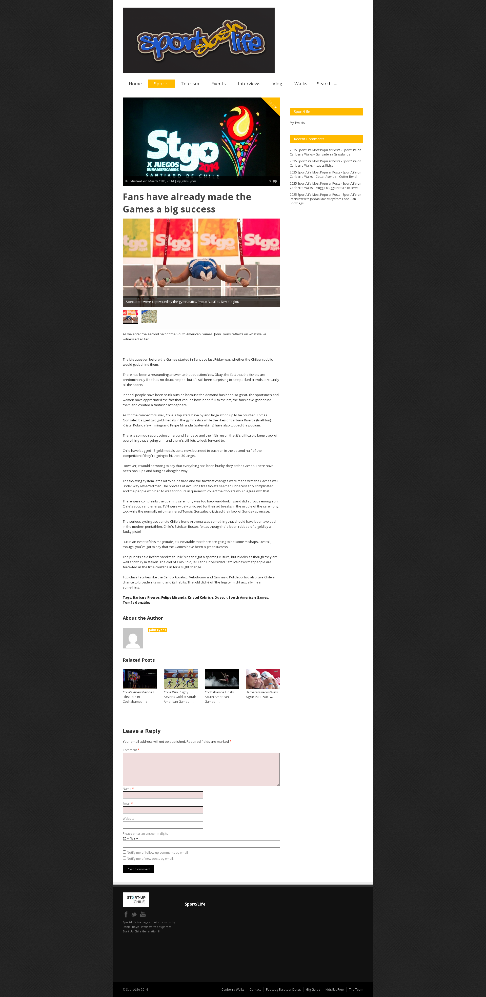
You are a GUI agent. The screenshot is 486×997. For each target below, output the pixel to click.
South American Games (248, 597)
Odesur (220, 597)
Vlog (277, 84)
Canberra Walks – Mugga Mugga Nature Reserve (324, 188)
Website (128, 818)
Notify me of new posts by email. (150, 858)
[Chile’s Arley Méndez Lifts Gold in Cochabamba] (140, 688)
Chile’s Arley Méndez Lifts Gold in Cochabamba (138, 697)
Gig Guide (313, 989)
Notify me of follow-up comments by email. (158, 852)
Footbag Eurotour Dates (283, 989)
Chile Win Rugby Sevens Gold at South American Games (180, 697)
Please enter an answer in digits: (146, 833)
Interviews (249, 84)
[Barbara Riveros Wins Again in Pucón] (263, 688)
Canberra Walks (232, 989)
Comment (131, 750)
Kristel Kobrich (200, 597)
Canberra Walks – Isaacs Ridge (311, 165)
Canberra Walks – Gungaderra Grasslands (320, 154)
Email (128, 803)
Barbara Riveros (146, 597)
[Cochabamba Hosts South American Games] (222, 688)
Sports (161, 84)
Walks (300, 84)
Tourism (190, 84)
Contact (255, 989)
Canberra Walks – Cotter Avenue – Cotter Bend (323, 176)
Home (135, 84)
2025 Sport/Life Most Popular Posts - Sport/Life (323, 150)
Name (128, 789)
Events (218, 84)
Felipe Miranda (173, 597)
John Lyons (157, 630)
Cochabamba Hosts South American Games (219, 697)
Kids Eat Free (335, 989)
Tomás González (137, 602)
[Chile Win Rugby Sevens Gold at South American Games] (181, 688)
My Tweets (297, 123)
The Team (356, 989)
